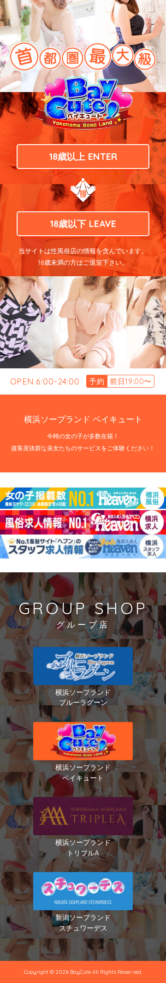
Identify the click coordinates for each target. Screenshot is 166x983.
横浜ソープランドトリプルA (83, 847)
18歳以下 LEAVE (83, 223)
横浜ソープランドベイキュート (83, 772)
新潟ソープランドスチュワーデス (83, 922)
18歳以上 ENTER (83, 156)
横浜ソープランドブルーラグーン (83, 697)
